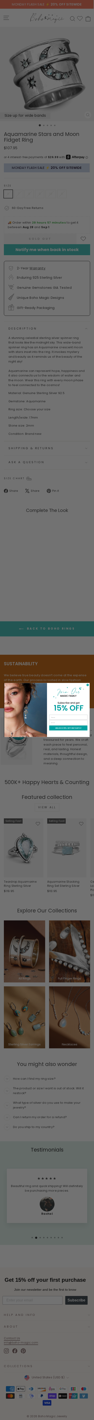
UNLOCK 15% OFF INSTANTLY (68, 728)
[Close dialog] (87, 685)
